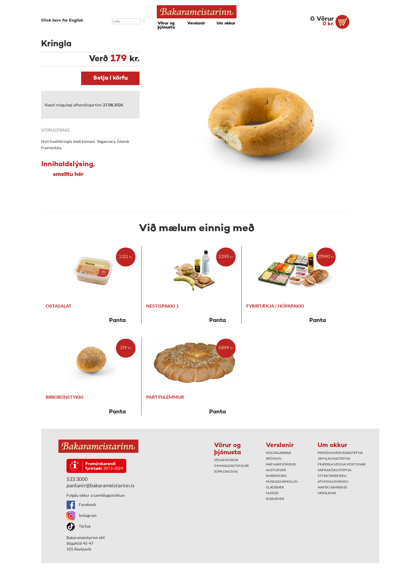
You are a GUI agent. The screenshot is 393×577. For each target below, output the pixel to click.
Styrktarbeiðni (332, 476)
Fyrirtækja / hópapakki (275, 305)
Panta (117, 321)
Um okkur (226, 23)
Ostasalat (59, 305)
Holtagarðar (278, 453)
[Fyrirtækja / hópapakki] (294, 270)
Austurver (276, 470)
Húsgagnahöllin (282, 481)
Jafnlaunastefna (334, 458)
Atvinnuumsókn (333, 481)
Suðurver (275, 499)
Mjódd (272, 493)
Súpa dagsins (226, 471)
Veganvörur (226, 460)
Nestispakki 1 (162, 305)
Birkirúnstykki (64, 397)
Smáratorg (276, 476)
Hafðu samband (332, 487)
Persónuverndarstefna (340, 453)
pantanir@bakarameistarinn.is (100, 485)
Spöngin (273, 458)
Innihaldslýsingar (231, 465)
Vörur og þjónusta (166, 25)
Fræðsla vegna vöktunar (342, 464)
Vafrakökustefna (334, 470)
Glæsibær (275, 487)
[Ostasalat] (94, 270)
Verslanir (196, 23)
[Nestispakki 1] (194, 270)
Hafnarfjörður (281, 464)
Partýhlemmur (165, 397)
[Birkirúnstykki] (94, 362)
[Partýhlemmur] (194, 362)
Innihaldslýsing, (68, 169)
